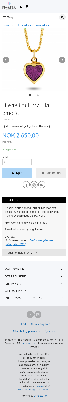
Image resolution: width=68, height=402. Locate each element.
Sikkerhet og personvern (27, 331)
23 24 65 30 (28, 343)
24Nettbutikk (40, 395)
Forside (6, 25)
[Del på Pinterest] (34, 184)
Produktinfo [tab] (12, 200)
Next (65, 59)
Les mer (40, 386)
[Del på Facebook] (26, 184)
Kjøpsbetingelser (40, 324)
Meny (10, 17)
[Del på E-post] (41, 184)
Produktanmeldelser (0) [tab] (19, 252)
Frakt (24, 324)
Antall (5, 157)
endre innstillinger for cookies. (34, 389)
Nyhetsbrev (51, 331)
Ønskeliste (53, 172)
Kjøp (19, 172)
